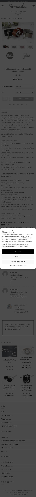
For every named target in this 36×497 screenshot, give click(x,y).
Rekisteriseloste (22, 265)
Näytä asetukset (18, 262)
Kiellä (18, 256)
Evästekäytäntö (13, 265)
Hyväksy (18, 251)
